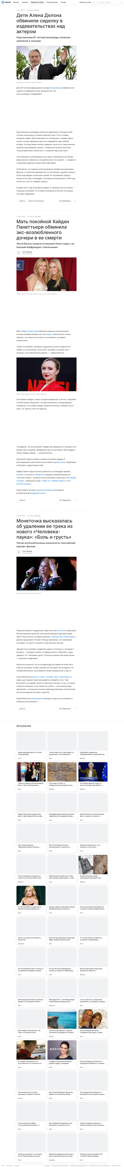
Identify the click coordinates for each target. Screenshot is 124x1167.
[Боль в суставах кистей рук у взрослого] (31, 931)
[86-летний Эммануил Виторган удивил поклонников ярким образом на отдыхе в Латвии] (62, 1085)
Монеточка (61, 631)
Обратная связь (116, 1165)
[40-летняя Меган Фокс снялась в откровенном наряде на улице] (31, 962)
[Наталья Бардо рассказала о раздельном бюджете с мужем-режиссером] (93, 1054)
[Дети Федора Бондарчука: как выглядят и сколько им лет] (62, 1116)
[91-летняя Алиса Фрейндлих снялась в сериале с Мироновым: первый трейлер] (62, 962)
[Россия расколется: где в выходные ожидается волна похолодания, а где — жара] (31, 1085)
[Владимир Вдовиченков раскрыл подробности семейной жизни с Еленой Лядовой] (62, 807)
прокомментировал (45, 490)
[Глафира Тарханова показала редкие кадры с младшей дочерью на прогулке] (62, 1054)
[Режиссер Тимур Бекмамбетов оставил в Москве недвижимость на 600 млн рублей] (93, 900)
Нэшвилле (39, 475)
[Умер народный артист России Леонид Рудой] (31, 745)
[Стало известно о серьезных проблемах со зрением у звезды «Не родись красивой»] (93, 993)
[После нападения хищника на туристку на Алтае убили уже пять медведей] (31, 869)
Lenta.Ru (36, 10)
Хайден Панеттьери (29, 331)
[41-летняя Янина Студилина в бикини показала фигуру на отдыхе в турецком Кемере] (31, 900)
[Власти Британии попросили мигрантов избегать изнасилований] (93, 962)
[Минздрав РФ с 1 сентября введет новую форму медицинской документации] (62, 993)
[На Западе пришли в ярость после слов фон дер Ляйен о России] (93, 776)
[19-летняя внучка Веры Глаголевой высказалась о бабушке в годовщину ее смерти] (31, 1116)
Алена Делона (56, 88)
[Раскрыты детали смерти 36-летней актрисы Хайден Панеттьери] (93, 1147)
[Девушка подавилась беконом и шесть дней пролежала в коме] (62, 1147)
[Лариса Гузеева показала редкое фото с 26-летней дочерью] (31, 776)
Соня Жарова (27, 252)
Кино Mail (37, 216)
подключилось (59, 462)
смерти (49, 334)
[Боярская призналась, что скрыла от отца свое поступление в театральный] (93, 838)
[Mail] (3, 2)
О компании (9, 1165)
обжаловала (37, 698)
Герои (19, 475)
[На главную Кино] (7, 2)
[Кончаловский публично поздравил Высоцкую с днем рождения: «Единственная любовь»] (93, 1023)
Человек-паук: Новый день (62, 637)
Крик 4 (46, 481)
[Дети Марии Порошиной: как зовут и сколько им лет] (31, 1023)
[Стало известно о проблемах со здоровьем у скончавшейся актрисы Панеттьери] (62, 745)
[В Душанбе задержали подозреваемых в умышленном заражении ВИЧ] (93, 745)
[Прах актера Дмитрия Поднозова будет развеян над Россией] (62, 931)
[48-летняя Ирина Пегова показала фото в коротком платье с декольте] (62, 838)
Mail (3, 1165)
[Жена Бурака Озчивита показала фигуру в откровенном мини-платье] (31, 993)
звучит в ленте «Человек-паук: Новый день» (51, 677)
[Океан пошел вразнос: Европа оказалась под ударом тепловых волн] (62, 1023)
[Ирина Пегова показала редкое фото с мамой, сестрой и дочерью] (93, 807)
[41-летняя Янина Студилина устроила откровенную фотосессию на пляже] (93, 931)
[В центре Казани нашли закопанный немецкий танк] (93, 869)
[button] (46, 63)
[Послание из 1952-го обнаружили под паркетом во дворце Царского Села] (62, 776)
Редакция (47, 1165)
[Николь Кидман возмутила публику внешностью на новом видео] (93, 1116)
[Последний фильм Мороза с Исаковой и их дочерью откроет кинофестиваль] (93, 1085)
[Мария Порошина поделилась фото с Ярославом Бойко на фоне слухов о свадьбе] (31, 807)
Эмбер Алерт (57, 481)
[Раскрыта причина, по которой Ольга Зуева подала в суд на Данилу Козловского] (31, 1147)
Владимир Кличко (38, 493)
